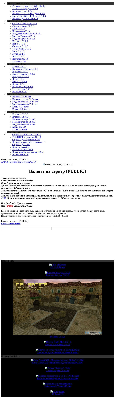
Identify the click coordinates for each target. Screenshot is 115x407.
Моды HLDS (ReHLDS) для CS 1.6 (29, 16)
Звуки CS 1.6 (18, 54)
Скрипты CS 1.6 (20, 46)
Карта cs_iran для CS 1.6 (57, 275)
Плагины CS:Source (21, 96)
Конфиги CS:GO (20, 114)
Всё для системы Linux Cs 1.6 (26, 33)
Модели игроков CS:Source (25, 101)
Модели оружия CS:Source (25, 104)
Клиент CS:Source (21, 109)
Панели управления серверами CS (28, 142)
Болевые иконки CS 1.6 (23, 74)
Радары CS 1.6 (19, 66)
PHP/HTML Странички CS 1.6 (26, 137)
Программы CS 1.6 (21, 31)
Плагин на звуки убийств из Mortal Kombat (57, 352)
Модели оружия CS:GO (23, 124)
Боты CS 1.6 (18, 51)
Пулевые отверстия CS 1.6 (25, 69)
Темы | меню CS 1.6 (21, 49)
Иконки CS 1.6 (19, 91)
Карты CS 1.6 (18, 28)
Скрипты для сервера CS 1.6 (26, 139)
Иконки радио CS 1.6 (22, 86)
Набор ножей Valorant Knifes (57, 386)
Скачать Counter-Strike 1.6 (24, 23)
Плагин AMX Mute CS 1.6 (57, 344)
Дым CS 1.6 (18, 79)
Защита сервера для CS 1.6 (25, 8)
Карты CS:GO (19, 127)
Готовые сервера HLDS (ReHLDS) (28, 6)
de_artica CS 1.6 (57, 336)
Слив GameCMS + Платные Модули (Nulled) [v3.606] (57, 363)
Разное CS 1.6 (19, 61)
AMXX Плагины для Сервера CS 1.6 (18, 162)
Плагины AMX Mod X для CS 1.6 (28, 13)
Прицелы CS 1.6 (20, 71)
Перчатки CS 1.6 (20, 59)
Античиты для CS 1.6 (22, 11)
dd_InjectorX (57, 394)
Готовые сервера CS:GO (23, 119)
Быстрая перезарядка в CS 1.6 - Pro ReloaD (57, 378)
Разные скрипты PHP (22, 149)
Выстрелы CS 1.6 (20, 76)
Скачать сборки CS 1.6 (23, 26)
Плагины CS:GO (20, 117)
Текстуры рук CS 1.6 (22, 89)
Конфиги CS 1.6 (20, 41)
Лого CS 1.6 (18, 56)
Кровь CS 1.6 (18, 84)
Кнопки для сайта (20, 147)
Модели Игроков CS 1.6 (23, 36)
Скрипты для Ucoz (21, 144)
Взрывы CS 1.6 (19, 81)
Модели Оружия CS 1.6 (23, 39)
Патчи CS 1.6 (18, 44)
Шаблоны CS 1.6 (20, 154)
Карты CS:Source (20, 107)
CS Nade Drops (57, 267)
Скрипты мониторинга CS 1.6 (26, 134)
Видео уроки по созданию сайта (27, 152)
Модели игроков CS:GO (23, 122)
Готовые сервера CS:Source (25, 99)
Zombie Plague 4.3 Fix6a (57, 370)
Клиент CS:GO (19, 129)
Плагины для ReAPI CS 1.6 (25, 18)
